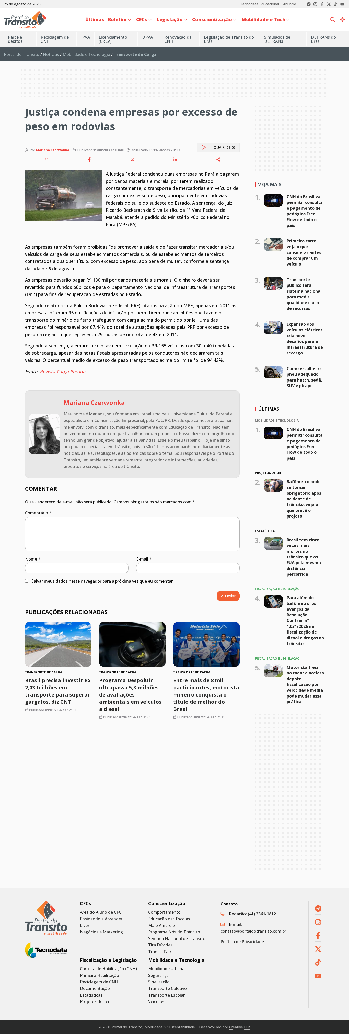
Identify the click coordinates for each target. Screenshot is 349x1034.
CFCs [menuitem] (141, 19)
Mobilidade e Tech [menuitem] (263, 19)
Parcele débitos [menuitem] (15, 39)
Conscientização (166, 903)
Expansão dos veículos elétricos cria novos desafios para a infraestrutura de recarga (305, 338)
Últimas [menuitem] (94, 19)
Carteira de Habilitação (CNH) (108, 968)
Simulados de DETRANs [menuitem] (277, 39)
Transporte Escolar (166, 995)
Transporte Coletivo (167, 988)
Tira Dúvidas (160, 945)
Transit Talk (160, 951)
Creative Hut (239, 1027)
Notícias (51, 54)
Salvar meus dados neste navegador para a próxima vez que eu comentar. (102, 581)
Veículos (156, 1001)
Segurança (158, 975)
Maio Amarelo (161, 925)
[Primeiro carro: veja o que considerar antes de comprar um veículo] (273, 244)
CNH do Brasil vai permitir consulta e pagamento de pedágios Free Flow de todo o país (305, 211)
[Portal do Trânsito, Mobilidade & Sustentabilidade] (46, 918)
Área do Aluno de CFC (100, 912)
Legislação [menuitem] (170, 19)
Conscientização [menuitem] (212, 19)
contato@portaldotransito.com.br (253, 931)
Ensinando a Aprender (101, 918)
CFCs (85, 903)
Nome (32, 559)
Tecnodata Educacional (259, 4)
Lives (85, 925)
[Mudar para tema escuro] (342, 19)
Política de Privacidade (242, 941)
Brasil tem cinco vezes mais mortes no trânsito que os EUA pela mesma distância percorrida (304, 557)
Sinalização (159, 981)
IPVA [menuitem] (85, 37)
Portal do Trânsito (21, 54)
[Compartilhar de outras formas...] (218, 159)
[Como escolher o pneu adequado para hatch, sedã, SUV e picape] (273, 372)
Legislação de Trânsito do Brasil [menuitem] (229, 39)
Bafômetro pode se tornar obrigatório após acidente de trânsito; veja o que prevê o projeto (304, 499)
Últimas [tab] (268, 409)
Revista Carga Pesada (62, 371)
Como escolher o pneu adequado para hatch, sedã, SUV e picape (304, 377)
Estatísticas (91, 995)
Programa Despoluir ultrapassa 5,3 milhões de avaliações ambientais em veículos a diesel (130, 694)
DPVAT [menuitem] (149, 37)
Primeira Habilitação (99, 975)
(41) (262, 914)
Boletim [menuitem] (117, 19)
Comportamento (164, 912)
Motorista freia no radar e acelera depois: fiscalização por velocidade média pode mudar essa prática (305, 684)
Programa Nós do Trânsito (174, 932)
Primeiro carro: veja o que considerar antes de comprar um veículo (304, 252)
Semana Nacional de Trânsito (176, 938)
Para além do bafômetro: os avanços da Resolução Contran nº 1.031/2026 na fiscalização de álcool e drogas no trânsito (305, 620)
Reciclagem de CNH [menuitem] (55, 39)
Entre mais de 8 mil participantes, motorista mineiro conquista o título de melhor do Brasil (206, 694)
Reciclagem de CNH (99, 981)
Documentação (95, 988)
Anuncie (289, 4)
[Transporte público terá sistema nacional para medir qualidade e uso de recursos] (273, 283)
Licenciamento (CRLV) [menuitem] (113, 39)
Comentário (38, 513)
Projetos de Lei (94, 1001)
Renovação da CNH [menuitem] (178, 39)
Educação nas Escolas (169, 918)
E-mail (144, 559)
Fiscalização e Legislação (108, 960)
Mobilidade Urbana (166, 968)
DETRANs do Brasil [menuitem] (323, 39)
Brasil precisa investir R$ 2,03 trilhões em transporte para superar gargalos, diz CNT (58, 691)
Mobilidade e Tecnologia (86, 54)
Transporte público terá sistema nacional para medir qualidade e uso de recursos (304, 294)
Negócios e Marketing (101, 932)
